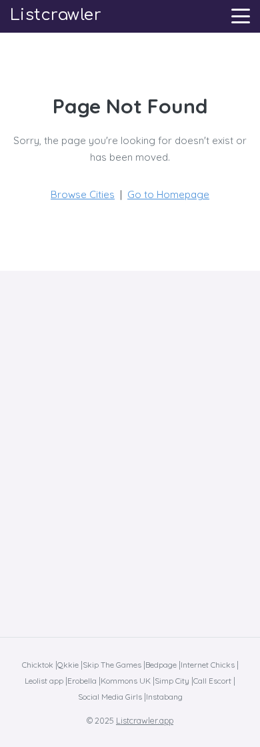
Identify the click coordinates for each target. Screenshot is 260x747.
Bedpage (161, 665)
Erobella (82, 681)
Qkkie (68, 665)
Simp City (172, 681)
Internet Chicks (208, 665)
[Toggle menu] (240, 16)
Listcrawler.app (144, 720)
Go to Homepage (168, 194)
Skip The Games (112, 665)
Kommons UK (126, 681)
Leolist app (44, 681)
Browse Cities (83, 194)
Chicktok (37, 665)
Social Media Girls (110, 697)
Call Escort (212, 681)
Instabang (164, 697)
